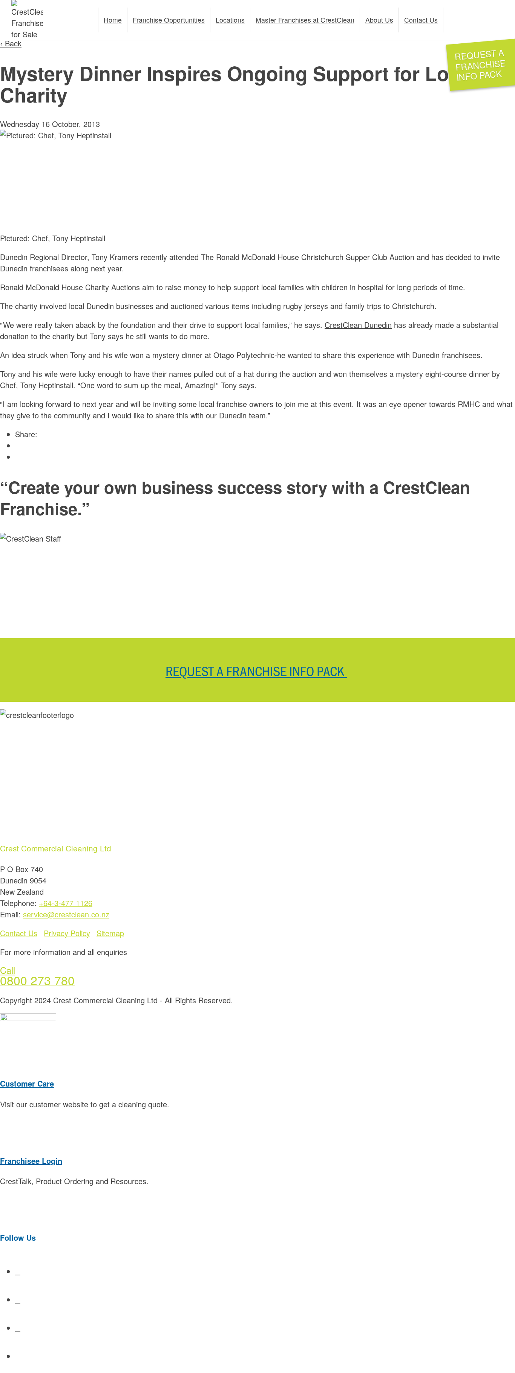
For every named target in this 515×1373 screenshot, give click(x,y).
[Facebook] (17, 1271)
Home (113, 19)
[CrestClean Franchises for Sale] (27, 20)
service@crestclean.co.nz (66, 914)
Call (7, 970)
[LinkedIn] (17, 1327)
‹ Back (10, 43)
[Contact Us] (484, 20)
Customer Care (27, 1083)
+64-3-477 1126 (65, 902)
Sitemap (110, 933)
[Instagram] (22, 1355)
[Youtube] (17, 1299)
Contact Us (18, 933)
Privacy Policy (67, 933)
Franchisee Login (31, 1160)
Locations (230, 19)
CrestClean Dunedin (358, 324)
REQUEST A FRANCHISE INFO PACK (256, 670)
